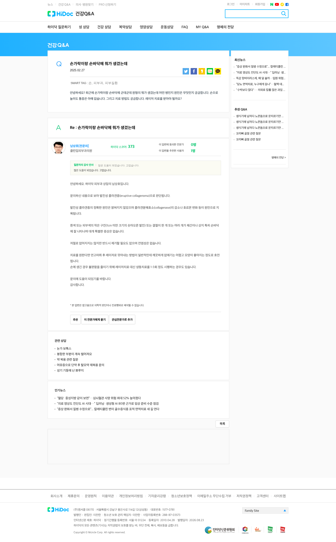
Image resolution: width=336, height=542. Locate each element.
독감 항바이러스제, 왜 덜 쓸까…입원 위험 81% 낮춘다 (261, 78)
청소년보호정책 (181, 496)
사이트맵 (280, 496)
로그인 (231, 4)
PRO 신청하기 (107, 5)
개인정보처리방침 (131, 496)
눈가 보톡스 (64, 349)
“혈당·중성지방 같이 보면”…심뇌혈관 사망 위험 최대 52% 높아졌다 (99, 398)
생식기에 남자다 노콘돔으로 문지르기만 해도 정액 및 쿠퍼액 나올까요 (261, 116)
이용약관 (108, 496)
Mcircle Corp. (95, 532)
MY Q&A (202, 27)
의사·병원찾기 (84, 5)
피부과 (98, 83)
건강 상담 (104, 27)
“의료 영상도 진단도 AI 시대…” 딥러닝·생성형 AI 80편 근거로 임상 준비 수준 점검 (108, 404)
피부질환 (111, 83)
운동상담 (167, 27)
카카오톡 (218, 71)
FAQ (184, 27)
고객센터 (263, 496)
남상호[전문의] (79, 146)
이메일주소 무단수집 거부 (214, 496)
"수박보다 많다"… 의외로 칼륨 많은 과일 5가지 (261, 90)
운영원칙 (91, 496)
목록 (222, 424)
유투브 (277, 4)
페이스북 (286, 4)
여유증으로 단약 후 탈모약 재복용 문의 (80, 365)
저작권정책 (244, 496)
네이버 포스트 (271, 4)
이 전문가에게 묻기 (95, 320)
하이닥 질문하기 (59, 27)
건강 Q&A (64, 5)
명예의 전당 (225, 27)
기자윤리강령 (157, 496)
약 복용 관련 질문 (67, 360)
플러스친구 (282, 4)
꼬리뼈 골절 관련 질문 (248, 133)
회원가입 (260, 4)
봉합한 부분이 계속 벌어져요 (74, 354)
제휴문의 (74, 496)
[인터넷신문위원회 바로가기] (222, 532)
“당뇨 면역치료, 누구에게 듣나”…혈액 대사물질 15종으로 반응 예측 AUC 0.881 (261, 84)
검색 (283, 13)
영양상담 (146, 27)
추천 (75, 320)
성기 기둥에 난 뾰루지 (70, 371)
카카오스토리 (202, 71)
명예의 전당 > (279, 157)
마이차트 (245, 4)
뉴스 (50, 5)
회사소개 (56, 496)
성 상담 (84, 27)
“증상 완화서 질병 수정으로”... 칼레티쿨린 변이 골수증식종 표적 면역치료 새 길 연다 (108, 409)
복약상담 (125, 27)
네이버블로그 (210, 71)
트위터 (186, 71)
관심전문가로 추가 (122, 320)
